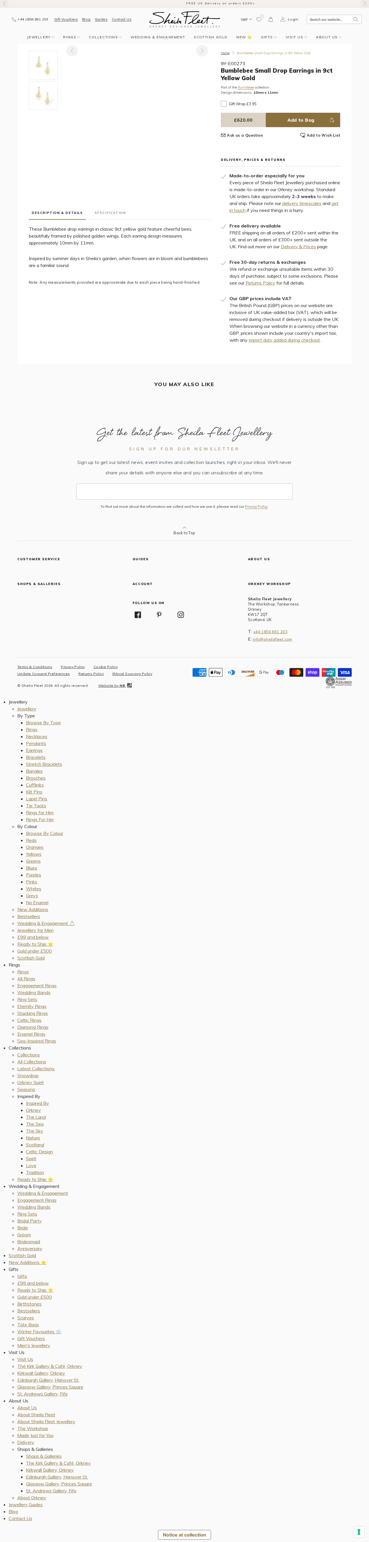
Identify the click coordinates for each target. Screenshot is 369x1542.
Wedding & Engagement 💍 (46, 923)
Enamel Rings (31, 1034)
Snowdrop (28, 1075)
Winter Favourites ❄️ (39, 1331)
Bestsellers (28, 916)
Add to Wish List (323, 135)
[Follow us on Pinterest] (159, 615)
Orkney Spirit (30, 1082)
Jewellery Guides (26, 1504)
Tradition (35, 1172)
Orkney (33, 1110)
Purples (33, 875)
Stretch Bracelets (44, 764)
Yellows (34, 854)
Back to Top (184, 533)
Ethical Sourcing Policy (132, 674)
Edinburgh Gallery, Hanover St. (48, 1380)
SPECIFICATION (110, 213)
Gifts (267, 37)
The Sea (35, 1124)
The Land (36, 1117)
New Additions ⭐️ (27, 1262)
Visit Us (295, 37)
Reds (31, 840)
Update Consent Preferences (43, 674)
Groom (24, 1235)
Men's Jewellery (33, 1345)
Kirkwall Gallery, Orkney (41, 1373)
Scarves (25, 1318)
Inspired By (37, 1103)
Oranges (35, 847)
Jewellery (38, 37)
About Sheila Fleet (36, 1414)
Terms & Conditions (34, 667)
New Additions (32, 909)
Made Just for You (35, 1435)
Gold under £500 (34, 951)
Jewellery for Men (35, 930)
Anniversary (29, 1248)
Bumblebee (246, 87)
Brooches (36, 778)
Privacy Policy (256, 506)
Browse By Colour (44, 833)
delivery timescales (301, 203)
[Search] (356, 19)
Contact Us (121, 19)
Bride (22, 1228)
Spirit (31, 1158)
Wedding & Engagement (158, 37)
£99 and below (33, 937)
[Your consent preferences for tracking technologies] (358, 1531)
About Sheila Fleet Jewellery (46, 1421)
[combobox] (334, 19)
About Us (327, 37)
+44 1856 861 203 (270, 631)
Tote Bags (28, 1324)
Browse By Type (43, 722)
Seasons (26, 1089)
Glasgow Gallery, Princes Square (50, 1387)
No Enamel (37, 902)
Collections (103, 37)
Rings (69, 37)
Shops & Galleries (44, 1456)
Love (31, 1165)
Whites (33, 889)
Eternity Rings (31, 1006)
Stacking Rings (32, 1013)
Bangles (34, 771)
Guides (101, 19)
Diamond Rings (32, 1027)
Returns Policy (260, 283)
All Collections (31, 1062)
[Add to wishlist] (259, 19)
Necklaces (36, 736)
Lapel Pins (36, 799)
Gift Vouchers (66, 19)
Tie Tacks (36, 805)
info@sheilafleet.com (272, 639)
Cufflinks (35, 785)
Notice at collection (184, 1535)
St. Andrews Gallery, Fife (42, 1394)
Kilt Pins (34, 792)
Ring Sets (27, 999)
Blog (86, 19)
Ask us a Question (245, 135)
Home (225, 53)
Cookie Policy (106, 667)
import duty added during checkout (284, 340)
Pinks (31, 882)
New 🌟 (244, 37)
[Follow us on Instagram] (181, 615)
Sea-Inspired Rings (36, 1041)
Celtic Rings (29, 1020)
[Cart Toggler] (271, 19)
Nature (33, 1138)
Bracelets (36, 757)
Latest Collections (35, 1068)
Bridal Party (29, 1221)
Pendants (36, 743)
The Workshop (32, 1428)
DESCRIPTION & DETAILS (57, 213)
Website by (111, 685)
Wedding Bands (33, 992)
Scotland (35, 1145)
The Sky (34, 1131)
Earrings (34, 750)
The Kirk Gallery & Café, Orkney (49, 1366)
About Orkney (31, 1497)
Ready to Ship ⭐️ (35, 944)
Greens (33, 861)
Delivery (25, 1442)
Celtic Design (39, 1151)
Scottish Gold (211, 37)
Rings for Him (40, 812)
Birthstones (29, 1304)
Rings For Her (40, 819)
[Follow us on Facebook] (138, 615)
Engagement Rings (37, 985)
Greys (32, 895)
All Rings (26, 978)
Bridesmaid (28, 1241)
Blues (31, 868)
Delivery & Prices (298, 246)
